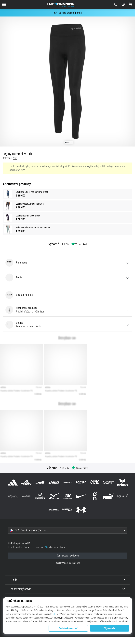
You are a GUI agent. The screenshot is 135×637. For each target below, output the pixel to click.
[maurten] (40, 496)
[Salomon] (54, 510)
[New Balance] (67, 496)
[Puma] (108, 496)
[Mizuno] (54, 496)
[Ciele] (95, 482)
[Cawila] (81, 482)
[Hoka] (13, 496)
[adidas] (13, 482)
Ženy (15, 158)
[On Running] (95, 496)
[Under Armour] (81, 510)
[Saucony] (67, 510)
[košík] (130, 4)
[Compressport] (108, 482)
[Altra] (40, 482)
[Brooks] (67, 482)
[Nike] (81, 496)
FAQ (46, 547)
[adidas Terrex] (26, 482)
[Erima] (122, 482)
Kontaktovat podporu (67, 555)
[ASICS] (54, 482)
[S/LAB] (122, 496)
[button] (67, 262)
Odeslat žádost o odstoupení (67, 563)
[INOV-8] (26, 496)
